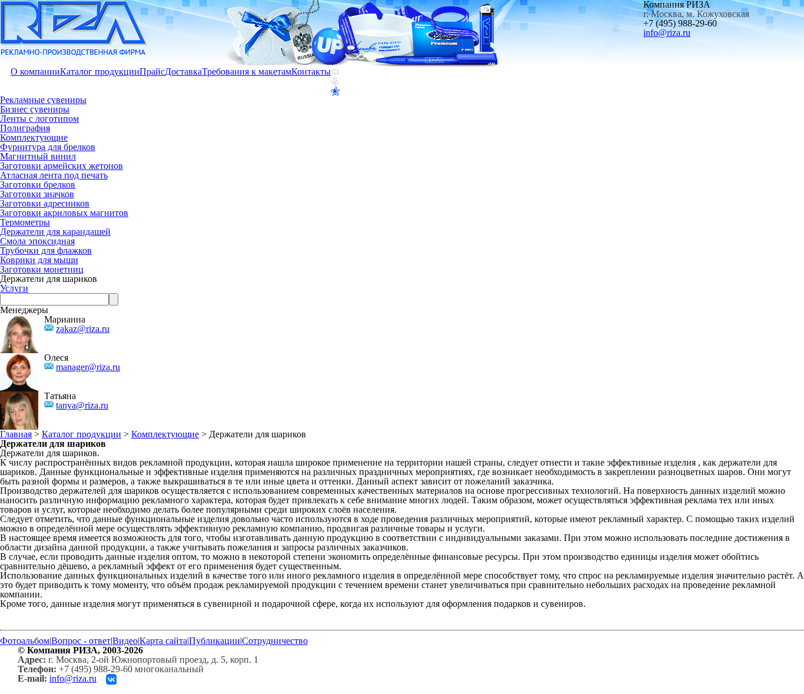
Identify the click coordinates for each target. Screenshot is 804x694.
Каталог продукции (99, 72)
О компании (35, 72)
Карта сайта (163, 641)
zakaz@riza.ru (82, 329)
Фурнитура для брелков (47, 147)
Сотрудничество (275, 641)
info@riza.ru (666, 33)
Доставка (183, 72)
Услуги (14, 288)
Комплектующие (34, 137)
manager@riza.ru (88, 367)
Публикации (214, 641)
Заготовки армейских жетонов (61, 166)
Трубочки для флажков (46, 250)
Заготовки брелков (37, 185)
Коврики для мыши (39, 260)
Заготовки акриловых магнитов (64, 213)
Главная (16, 434)
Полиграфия (25, 128)
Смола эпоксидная (37, 241)
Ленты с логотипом (39, 119)
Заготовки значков (37, 194)
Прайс (152, 72)
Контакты (311, 72)
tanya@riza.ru (82, 405)
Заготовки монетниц (42, 269)
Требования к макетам (246, 72)
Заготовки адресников (44, 203)
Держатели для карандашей (55, 232)
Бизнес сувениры (34, 109)
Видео (125, 641)
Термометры (25, 222)
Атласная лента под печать (54, 175)
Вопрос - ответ (81, 641)
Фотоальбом (24, 641)
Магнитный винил (38, 156)
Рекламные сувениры (43, 100)
